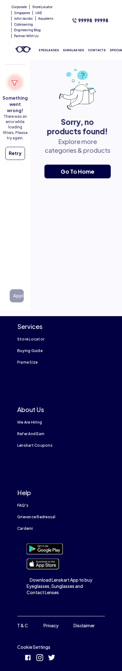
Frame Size (27, 362)
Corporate (19, 7)
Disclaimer (84, 625)
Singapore (22, 13)
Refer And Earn (30, 433)
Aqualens (45, 18)
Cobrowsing (23, 24)
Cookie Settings (33, 647)
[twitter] (52, 658)
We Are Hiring (29, 422)
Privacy (50, 625)
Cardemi (25, 528)
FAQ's (22, 505)
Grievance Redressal (36, 516)
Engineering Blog (27, 30)
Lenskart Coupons (35, 445)
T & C (22, 625)
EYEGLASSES (49, 50)
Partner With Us (26, 36)
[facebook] (28, 658)
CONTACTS (97, 50)
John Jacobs (23, 18)
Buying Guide (30, 350)
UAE (38, 13)
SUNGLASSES (73, 50)
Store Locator (30, 339)
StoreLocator (42, 7)
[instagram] (40, 658)
